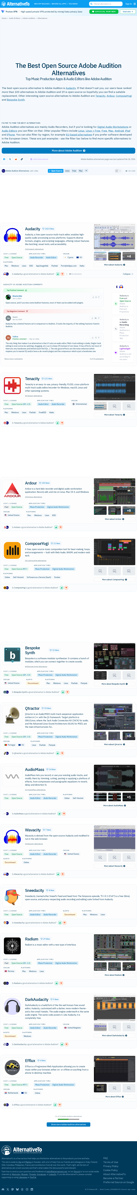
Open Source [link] (56, 171)
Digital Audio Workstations (112, 126)
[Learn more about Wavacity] (12, 837)
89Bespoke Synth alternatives (36, 666)
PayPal (33, 1177)
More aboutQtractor (113, 744)
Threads (32, 1174)
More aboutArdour (113, 519)
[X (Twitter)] (7, 1189)
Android (119, 130)
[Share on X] (10, 159)
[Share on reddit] (16, 159)
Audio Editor (51, 257)
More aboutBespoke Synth (113, 684)
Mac (110, 130)
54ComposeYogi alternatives (35, 561)
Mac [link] (81, 171)
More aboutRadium (113, 975)
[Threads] (22, 1189)
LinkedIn (52, 1174)
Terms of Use (110, 1162)
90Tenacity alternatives (33, 396)
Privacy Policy (110, 1166)
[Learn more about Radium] (12, 946)
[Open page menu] (135, 4)
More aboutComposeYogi (113, 579)
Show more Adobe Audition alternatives (68, 1124)
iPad (127, 130)
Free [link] (74, 171)
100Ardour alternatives (33, 497)
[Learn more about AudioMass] (12, 776)
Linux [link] (67, 171)
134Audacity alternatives (34, 249)
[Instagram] (27, 1189)
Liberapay (23, 1177)
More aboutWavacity (113, 866)
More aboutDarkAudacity (113, 1035)
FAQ (105, 1158)
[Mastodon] (12, 1189)
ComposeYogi (124, 95)
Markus (28, 1162)
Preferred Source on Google (118, 1182)
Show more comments (13, 359)
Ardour (111, 95)
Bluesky (24, 1174)
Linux (81, 130)
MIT (25, 569)
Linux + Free (93, 130)
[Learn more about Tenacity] (12, 386)
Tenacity (100, 95)
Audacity (71, 88)
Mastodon (16, 1174)
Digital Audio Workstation (58, 507)
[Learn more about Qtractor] (12, 715)
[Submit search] (91, 4)
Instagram (41, 1174)
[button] (48, 229)
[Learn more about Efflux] (12, 1067)
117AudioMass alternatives (35, 790)
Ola (19, 1162)
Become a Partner (113, 1178)
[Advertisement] (68, 39)
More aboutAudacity (113, 265)
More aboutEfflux (113, 1096)
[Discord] (3, 1189)
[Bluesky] (17, 1189)
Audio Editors (9, 130)
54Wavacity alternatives (34, 844)
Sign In (128, 4)
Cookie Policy (110, 1170)
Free (104, 130)
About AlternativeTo (114, 1174)
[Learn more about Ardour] (12, 490)
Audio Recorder (36, 257)
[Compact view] (120, 170)
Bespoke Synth (16, 99)
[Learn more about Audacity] (12, 236)
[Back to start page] (16, 3)
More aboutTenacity (113, 415)
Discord (77, 1171)
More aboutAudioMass (113, 805)
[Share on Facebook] (4, 159)
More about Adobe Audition (67, 150)
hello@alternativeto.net (56, 1171)
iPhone (11, 134)
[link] (68, 1124)
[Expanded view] (116, 170)
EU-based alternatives (79, 134)
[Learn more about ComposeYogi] (12, 550)
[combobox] (106, 4)
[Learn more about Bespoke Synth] (12, 655)
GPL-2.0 (26, 404)
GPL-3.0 (26, 675)
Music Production (37, 507)
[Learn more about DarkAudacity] (12, 1006)
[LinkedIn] (32, 1189)
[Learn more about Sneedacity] (12, 897)
